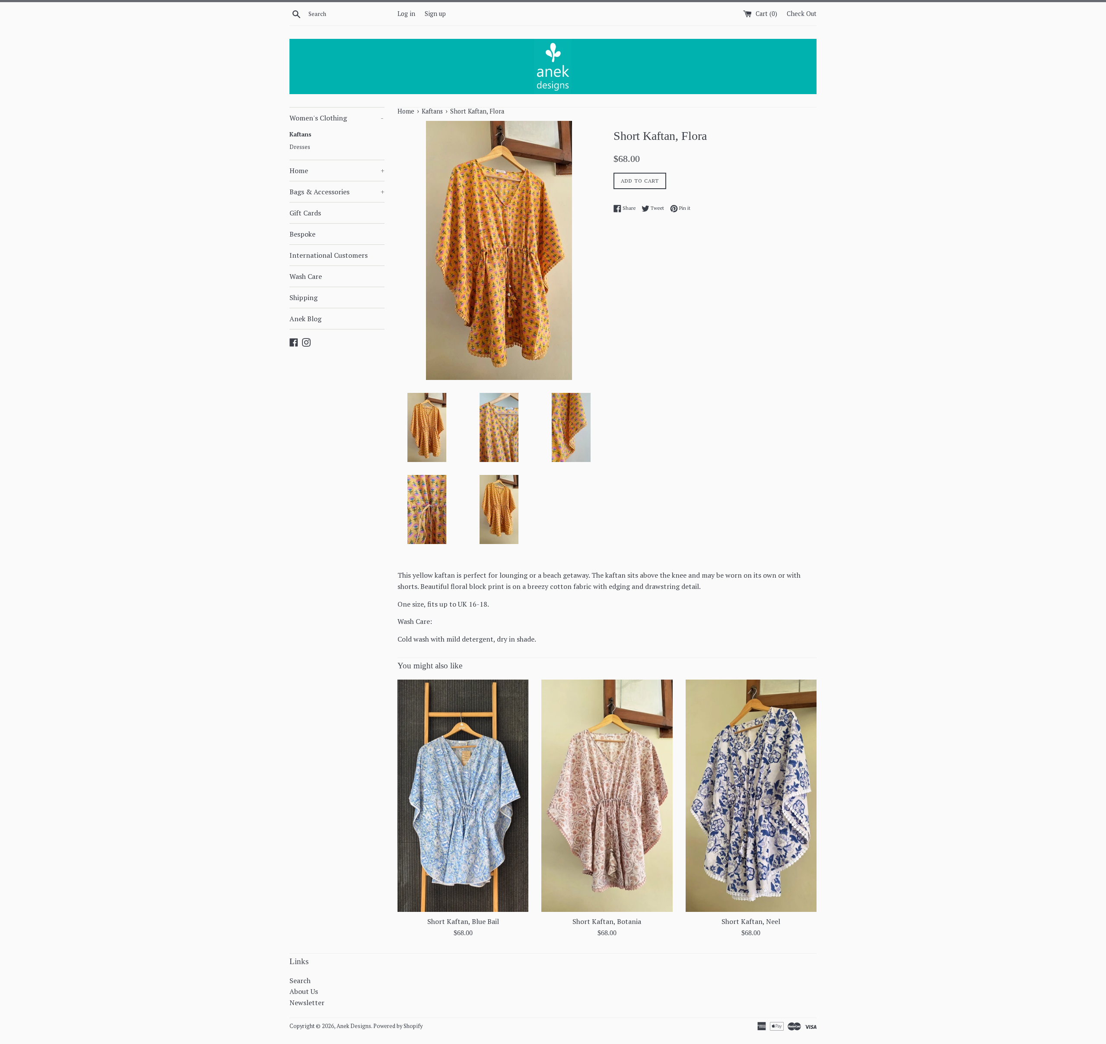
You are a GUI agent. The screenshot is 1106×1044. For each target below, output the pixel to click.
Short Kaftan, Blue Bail (463, 921)
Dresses (299, 147)
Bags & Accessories (337, 191)
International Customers (328, 255)
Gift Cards (305, 213)
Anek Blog (305, 318)
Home (337, 170)
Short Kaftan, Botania (606, 921)
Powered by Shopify (398, 1026)
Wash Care (305, 276)
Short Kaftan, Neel (750, 921)
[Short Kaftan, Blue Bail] (462, 796)
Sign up (435, 13)
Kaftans (300, 134)
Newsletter (306, 1002)
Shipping (303, 297)
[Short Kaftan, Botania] (606, 796)
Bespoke (302, 234)
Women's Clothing (336, 118)
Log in (406, 13)
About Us (303, 991)
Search (300, 980)
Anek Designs (354, 1026)
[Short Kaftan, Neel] (751, 796)
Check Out (802, 13)
